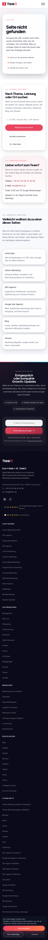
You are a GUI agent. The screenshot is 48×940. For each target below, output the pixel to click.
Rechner (5, 759)
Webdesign (6, 589)
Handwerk (6, 697)
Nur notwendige (13, 934)
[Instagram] (10, 499)
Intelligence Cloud (9, 785)
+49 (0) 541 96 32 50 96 (24, 181)
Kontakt (5, 678)
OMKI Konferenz (8, 640)
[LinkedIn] (4, 499)
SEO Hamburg (7, 890)
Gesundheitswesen (9, 702)
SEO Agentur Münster (10, 869)
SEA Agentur (7, 546)
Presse (4, 672)
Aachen (5, 837)
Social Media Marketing (11, 562)
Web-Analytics (7, 584)
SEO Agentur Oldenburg (11, 874)
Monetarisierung (8, 594)
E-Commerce (7, 723)
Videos (4, 769)
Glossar (5, 753)
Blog (4, 742)
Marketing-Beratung (9, 578)
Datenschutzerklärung (35, 441)
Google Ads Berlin (8, 885)
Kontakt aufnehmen (18, 136)
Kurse (4, 775)
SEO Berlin (6, 880)
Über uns (5, 619)
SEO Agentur (7, 535)
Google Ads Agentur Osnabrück (14, 858)
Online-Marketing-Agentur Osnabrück (16, 804)
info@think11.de (19, 185)
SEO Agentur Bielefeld (10, 863)
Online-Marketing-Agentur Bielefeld (15, 810)
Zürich (4, 826)
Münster (5, 815)
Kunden (5, 645)
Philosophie (6, 624)
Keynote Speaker (8, 600)
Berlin (4, 820)
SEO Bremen (7, 901)
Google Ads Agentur (9, 541)
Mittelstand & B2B (9, 713)
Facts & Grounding (9, 791)
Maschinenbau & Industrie (12, 691)
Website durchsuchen (24, 127)
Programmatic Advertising (12, 567)
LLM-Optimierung (8, 551)
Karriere (5, 667)
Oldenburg (6, 847)
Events (4, 651)
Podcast (5, 764)
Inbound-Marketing (9, 573)
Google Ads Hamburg (10, 896)
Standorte (6, 635)
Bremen (5, 831)
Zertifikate (6, 656)
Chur (4, 842)
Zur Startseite (15, 144)
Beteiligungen (7, 662)
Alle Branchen (7, 729)
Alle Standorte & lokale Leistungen (15, 912)
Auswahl (35, 934)
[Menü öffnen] (43, 3)
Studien (5, 748)
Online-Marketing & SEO (11, 530)
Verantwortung (7, 629)
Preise (4, 780)
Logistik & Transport (9, 707)
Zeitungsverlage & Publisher (12, 718)
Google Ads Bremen (9, 906)
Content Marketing (9, 557)
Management (7, 613)
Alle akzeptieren (24, 928)
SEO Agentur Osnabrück (11, 853)
